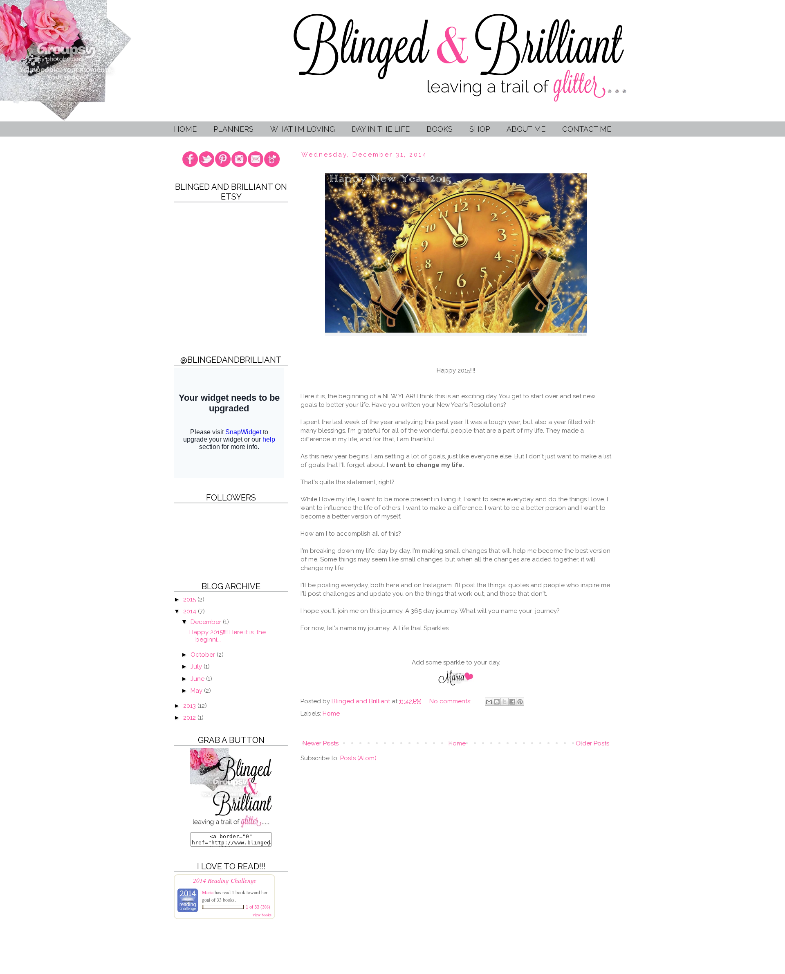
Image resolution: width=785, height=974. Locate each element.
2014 (190, 611)
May (197, 690)
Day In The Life (381, 129)
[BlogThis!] (497, 702)
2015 (190, 599)
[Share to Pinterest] (520, 702)
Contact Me (586, 129)
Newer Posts (321, 743)
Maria (208, 892)
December (207, 622)
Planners (233, 129)
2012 (190, 717)
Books (439, 129)
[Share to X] (504, 702)
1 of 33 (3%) (258, 906)
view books (262, 915)
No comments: (451, 701)
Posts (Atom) (358, 758)
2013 (190, 705)
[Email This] (489, 702)
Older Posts (592, 743)
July (197, 666)
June (198, 678)
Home (185, 129)
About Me (526, 129)
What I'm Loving (302, 129)
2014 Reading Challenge (224, 880)
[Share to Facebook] (512, 702)
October (204, 654)
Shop (479, 129)
